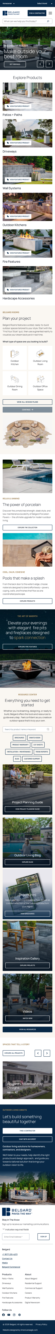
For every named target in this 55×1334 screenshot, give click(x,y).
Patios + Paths (12, 115)
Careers (28, 1293)
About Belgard (31, 1278)
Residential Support (33, 1283)
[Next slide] (49, 64)
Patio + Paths (7, 1278)
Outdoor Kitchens (15, 225)
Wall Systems (12, 188)
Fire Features (11, 262)
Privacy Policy (41, 1324)
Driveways (10, 151)
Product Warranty (32, 1297)
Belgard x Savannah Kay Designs (25, 1086)
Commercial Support (34, 1288)
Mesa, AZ (12, 1092)
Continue (27, 410)
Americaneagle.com (29, 1330)
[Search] (49, 21)
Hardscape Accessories (19, 298)
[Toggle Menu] (50, 13)
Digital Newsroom (32, 1302)
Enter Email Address (12, 1236)
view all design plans (28, 403)
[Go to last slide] (40, 64)
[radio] (15, 358)
